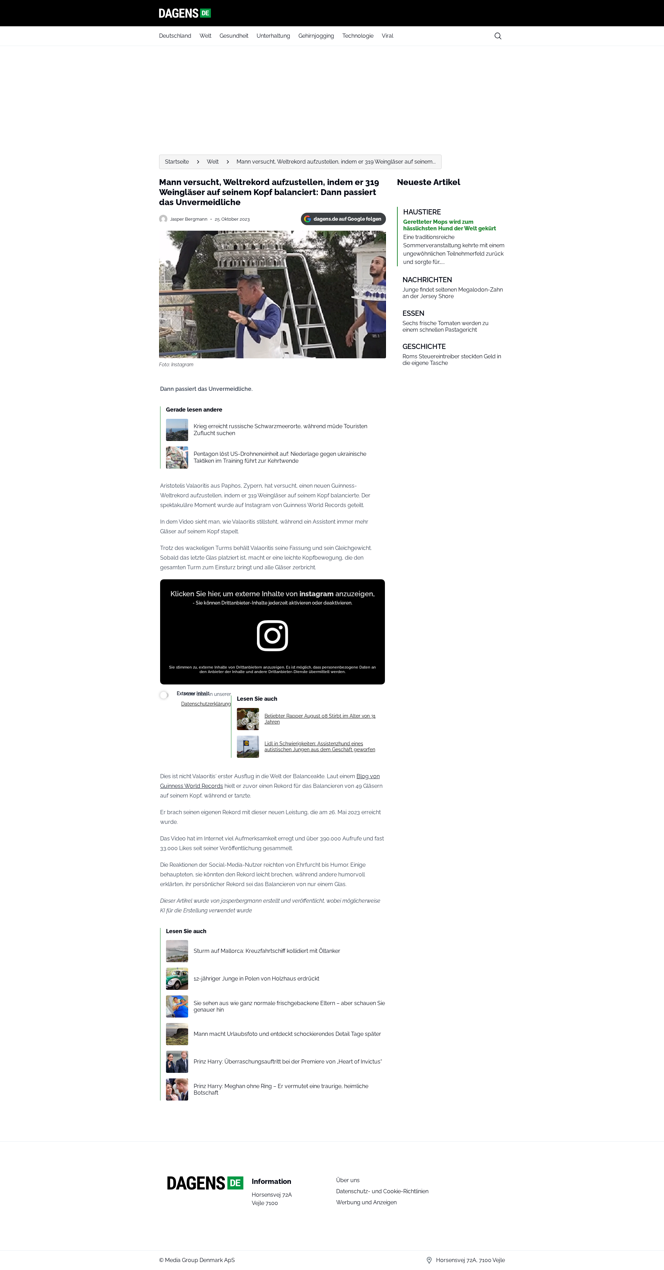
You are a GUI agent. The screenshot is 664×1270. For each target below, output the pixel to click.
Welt (205, 36)
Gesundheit (234, 36)
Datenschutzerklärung (206, 704)
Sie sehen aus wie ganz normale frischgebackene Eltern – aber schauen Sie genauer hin (289, 1006)
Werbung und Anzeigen (366, 1202)
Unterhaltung (273, 36)
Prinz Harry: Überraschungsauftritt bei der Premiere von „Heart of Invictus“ (288, 1061)
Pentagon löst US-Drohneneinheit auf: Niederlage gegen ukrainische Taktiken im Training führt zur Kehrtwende (280, 457)
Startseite (177, 161)
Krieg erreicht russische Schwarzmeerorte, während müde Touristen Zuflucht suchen (280, 429)
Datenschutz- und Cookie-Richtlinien (382, 1191)
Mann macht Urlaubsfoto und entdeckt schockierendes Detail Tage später (287, 1034)
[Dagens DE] (332, 13)
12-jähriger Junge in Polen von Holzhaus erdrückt (256, 978)
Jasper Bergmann (189, 219)
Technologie (358, 36)
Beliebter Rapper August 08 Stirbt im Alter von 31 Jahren (320, 719)
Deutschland (175, 36)
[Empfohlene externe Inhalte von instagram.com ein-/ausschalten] (164, 695)
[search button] (498, 36)
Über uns (348, 1180)
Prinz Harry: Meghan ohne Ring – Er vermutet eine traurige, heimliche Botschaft (281, 1089)
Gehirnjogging (316, 36)
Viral (387, 36)
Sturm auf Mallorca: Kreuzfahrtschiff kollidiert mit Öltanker (267, 951)
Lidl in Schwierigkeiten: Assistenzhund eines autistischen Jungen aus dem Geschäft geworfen (320, 746)
